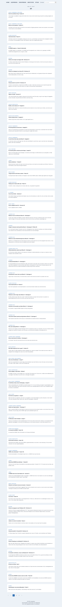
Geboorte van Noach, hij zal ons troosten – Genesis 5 (20, 485)
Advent (13, 358)
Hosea (10, 519)
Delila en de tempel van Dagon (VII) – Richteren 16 (19, 59)
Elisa (14, 237)
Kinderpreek (18, 336)
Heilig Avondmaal (15, 115)
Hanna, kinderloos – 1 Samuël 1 (15, 161)
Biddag (14, 248)
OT (30, 6)
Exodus (10, 12)
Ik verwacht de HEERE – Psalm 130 (16, 430)
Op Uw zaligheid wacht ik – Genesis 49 (17, 205)
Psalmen (10, 35)
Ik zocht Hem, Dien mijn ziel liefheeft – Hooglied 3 (19, 138)
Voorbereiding (14, 12)
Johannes (11, 192)
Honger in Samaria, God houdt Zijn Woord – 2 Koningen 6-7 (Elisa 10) (23, 227)
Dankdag (14, 405)
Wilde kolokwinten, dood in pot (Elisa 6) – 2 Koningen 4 (20, 250)
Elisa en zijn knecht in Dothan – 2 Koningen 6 (18, 338)
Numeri (10, 46)
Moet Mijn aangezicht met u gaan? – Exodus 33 (18, 348)
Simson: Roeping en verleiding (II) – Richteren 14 (19, 541)
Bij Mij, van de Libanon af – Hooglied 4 (16, 105)
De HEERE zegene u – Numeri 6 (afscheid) (17, 48)
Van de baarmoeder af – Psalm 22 (15, 284)
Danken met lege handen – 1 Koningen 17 (17, 407)
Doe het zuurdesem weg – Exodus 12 (16, 13)
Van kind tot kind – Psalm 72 (14, 36)
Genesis (10, 92)
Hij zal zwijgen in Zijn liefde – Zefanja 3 (17, 371)
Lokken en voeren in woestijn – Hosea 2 (17, 520)
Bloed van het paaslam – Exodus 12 (16, 25)
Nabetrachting (15, 104)
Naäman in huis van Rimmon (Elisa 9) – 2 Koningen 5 (19, 215)
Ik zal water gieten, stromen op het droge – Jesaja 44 (20, 150)
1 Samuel (10, 160)
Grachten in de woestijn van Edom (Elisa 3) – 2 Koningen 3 (21, 306)
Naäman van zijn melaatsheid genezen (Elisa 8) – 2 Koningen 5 (22, 238)
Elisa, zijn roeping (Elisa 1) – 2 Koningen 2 (17, 326)
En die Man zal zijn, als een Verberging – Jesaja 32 (19, 382)
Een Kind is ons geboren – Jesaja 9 (16, 395)
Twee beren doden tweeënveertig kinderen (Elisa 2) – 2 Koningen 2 (23, 316)
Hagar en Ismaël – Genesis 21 (15, 94)
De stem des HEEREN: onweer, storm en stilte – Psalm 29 (20, 575)
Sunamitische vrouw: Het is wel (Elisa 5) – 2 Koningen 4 (20, 274)
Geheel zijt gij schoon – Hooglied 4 (16, 117)
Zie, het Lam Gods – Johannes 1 (15, 193)
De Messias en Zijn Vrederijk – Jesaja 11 (17, 418)
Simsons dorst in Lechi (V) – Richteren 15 (17, 82)
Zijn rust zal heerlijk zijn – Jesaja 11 (16, 359)
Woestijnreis (19, 12)
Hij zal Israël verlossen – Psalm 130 (16, 440)
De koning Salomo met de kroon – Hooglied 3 (18, 127)
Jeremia (10, 472)
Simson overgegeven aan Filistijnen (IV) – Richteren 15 (20, 508)
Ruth (15, 562)
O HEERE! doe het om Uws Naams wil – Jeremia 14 (19, 473)
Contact (42, 2)
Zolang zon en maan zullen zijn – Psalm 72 (17, 183)
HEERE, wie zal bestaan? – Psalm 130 (16, 451)
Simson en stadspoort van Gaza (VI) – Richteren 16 (19, 71)
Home (28, 6)
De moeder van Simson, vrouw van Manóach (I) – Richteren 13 (21, 552)
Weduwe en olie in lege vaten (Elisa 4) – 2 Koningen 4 (20, 294)
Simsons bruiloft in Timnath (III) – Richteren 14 (18, 531)
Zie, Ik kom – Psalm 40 (13, 496)
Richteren (10, 58)
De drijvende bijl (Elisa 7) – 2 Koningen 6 (17, 261)
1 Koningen (10, 405)
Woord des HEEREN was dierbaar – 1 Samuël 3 (18, 462)
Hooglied (10, 104)
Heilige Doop (14, 35)
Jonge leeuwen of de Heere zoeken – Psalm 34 (18, 173)
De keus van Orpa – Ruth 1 (14, 564)
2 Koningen (10, 225)
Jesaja (10, 358)
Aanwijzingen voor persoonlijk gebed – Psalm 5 (18, 587)
